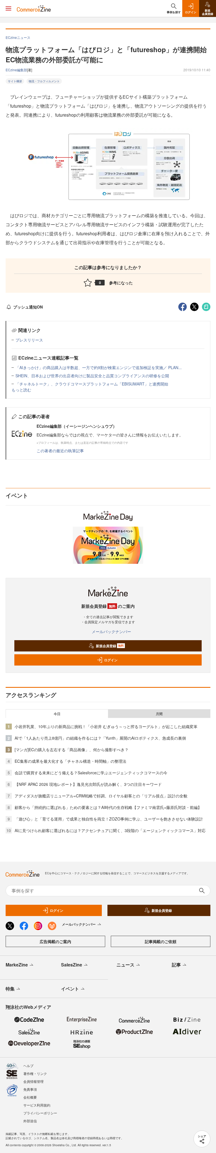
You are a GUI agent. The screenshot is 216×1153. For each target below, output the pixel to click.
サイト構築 (15, 81)
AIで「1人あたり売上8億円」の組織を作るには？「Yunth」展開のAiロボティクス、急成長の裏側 (100, 738)
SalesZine (71, 964)
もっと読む (21, 390)
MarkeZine (17, 964)
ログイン (111, 659)
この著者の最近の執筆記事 (60, 450)
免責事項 (30, 1089)
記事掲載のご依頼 (160, 941)
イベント (70, 988)
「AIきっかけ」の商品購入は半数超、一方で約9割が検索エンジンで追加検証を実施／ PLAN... (98, 367)
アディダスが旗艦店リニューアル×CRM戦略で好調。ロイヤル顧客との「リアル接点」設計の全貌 (101, 796)
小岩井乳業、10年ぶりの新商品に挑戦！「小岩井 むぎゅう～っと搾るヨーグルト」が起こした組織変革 (106, 726)
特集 (10, 988)
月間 (159, 713)
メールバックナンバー (111, 631)
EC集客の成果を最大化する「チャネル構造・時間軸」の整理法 (70, 761)
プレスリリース (29, 340)
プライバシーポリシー (40, 1112)
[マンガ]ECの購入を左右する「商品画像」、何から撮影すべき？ (72, 749)
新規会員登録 (110, 645)
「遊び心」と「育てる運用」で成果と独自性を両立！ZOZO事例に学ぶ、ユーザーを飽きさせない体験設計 (109, 819)
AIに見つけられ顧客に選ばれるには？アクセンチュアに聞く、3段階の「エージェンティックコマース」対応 (110, 830)
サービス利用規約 (36, 1105)
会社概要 (30, 1097)
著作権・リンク (35, 1073)
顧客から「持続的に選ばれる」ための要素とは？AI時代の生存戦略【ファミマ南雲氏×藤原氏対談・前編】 (108, 807)
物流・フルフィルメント (44, 81)
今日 (57, 713)
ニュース (125, 964)
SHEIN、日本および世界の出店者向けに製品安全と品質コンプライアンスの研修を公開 (92, 375)
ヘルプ (28, 1065)
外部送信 (30, 1120)
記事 (176, 964)
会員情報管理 (33, 1081)
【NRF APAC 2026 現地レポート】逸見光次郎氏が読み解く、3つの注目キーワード (88, 784)
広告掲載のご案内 (55, 941)
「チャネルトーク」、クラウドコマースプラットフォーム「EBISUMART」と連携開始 (91, 384)
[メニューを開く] (8, 8)
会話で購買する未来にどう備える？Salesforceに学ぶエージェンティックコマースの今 (91, 772)
